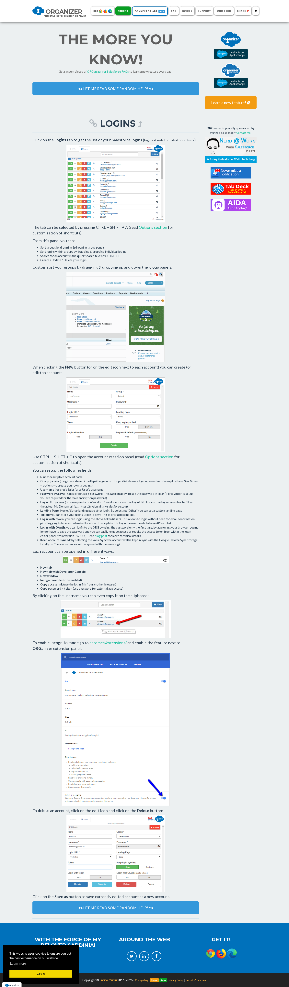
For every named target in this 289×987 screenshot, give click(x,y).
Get (96, 11)
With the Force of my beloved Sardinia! (68, 942)
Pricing (123, 11)
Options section (153, 227)
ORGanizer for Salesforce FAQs (108, 71)
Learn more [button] (18, 963)
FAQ (174, 11)
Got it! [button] (41, 973)
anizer (65, 12)
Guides (187, 11)
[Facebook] (156, 956)
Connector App (149, 11)
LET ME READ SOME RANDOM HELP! (115, 88)
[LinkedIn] (144, 956)
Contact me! (243, 132)
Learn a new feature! (229, 102)
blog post (101, 536)
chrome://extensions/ (108, 642)
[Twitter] (132, 956)
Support (204, 11)
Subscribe (224, 11)
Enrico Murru (108, 980)
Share (242, 11)
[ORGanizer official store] (255, 10)
